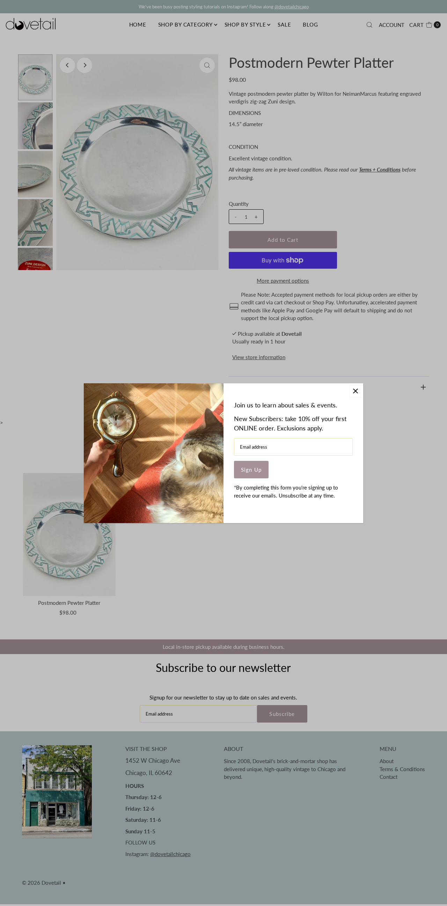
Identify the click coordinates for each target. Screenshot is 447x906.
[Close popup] (355, 391)
